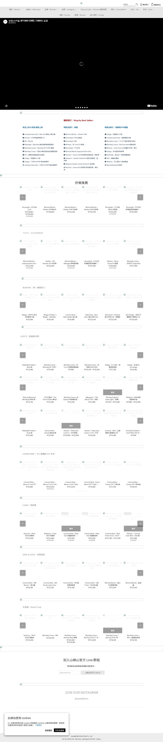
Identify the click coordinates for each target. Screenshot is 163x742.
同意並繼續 (59, 730)
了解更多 (38, 725)
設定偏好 (48, 730)
